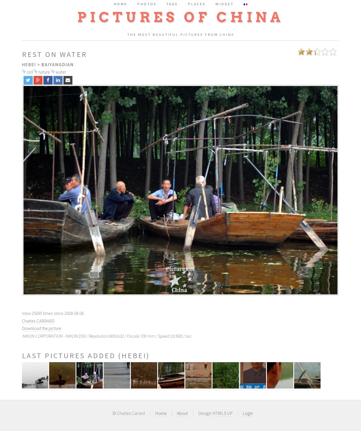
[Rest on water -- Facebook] (48, 80)
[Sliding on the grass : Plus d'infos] (225, 387)
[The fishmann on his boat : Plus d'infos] (62, 387)
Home (161, 413)
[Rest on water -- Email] (68, 80)
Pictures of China (180, 17)
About (182, 413)
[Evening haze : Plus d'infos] (117, 387)
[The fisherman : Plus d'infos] (307, 387)
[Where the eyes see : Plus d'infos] (280, 387)
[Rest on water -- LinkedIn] (58, 80)
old (30, 72)
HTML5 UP (222, 413)
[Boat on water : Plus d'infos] (171, 387)
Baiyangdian (57, 65)
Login (248, 413)
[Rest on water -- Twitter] (28, 80)
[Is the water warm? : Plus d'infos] (198, 387)
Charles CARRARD (38, 321)
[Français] (245, 4)
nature (44, 72)
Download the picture (41, 328)
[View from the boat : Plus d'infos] (35, 387)
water (60, 72)
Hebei (29, 65)
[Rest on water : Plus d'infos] (89, 387)
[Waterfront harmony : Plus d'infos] (144, 387)
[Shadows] (180, 190)
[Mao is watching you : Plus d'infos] (253, 387)
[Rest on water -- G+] (38, 80)
